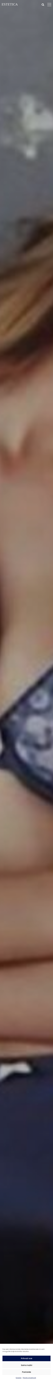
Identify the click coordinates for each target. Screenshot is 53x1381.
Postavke (26, 1372)
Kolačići (18, 1378)
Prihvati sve (26, 1358)
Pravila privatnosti (29, 1378)
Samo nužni (26, 1365)
